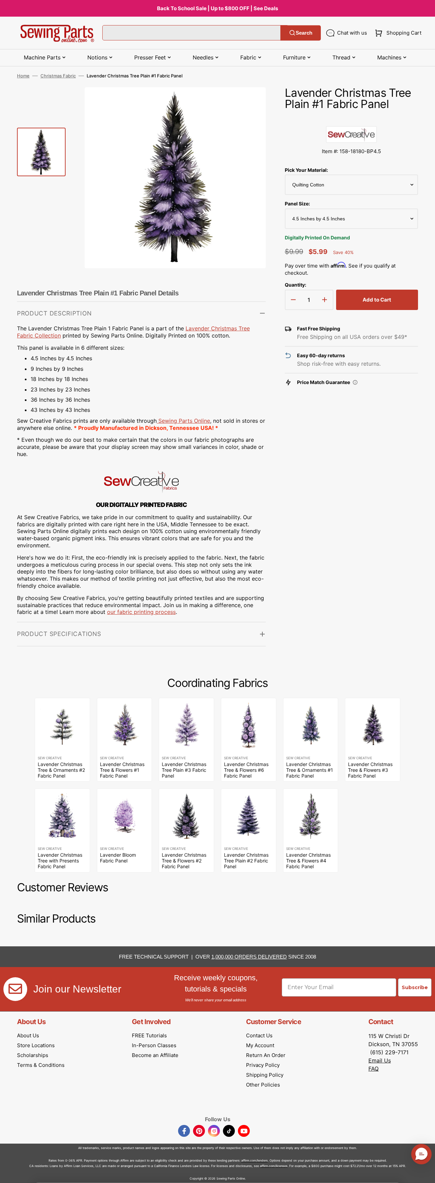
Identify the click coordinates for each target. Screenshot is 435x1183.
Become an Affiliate (155, 1055)
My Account (260, 1045)
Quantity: (295, 285)
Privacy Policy (263, 1065)
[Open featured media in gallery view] (250, 102)
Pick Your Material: (306, 170)
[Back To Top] (425, 1173)
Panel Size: (297, 203)
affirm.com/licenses (274, 1166)
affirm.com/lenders (254, 1160)
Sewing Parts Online (184, 420)
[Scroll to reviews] (351, 119)
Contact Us (259, 1035)
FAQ (373, 1068)
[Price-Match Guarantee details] (355, 382)
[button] (397, 32)
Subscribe (415, 987)
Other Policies (263, 1084)
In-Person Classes (154, 1045)
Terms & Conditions (41, 1065)
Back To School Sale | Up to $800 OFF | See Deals (217, 8)
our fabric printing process (141, 611)
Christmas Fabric (58, 75)
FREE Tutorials (149, 1035)
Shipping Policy (264, 1075)
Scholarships (32, 1055)
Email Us (379, 1060)
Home (23, 75)
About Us (28, 1035)
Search (304, 33)
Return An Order (265, 1055)
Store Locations (36, 1045)
